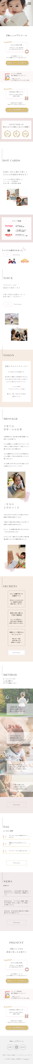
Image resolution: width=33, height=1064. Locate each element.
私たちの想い (11, 1055)
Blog (13, 1059)
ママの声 (7, 1059)
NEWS (19, 1059)
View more (16, 652)
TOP (4, 1055)
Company (26, 1059)
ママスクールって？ (24, 1055)
